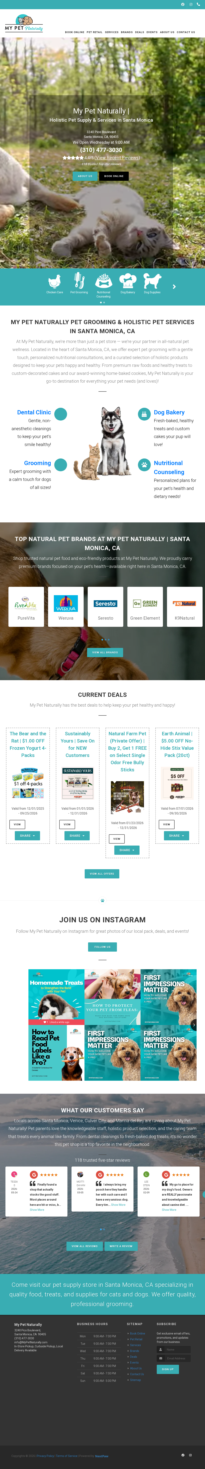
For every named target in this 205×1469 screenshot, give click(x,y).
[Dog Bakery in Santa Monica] (128, 280)
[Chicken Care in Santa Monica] (54, 280)
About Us (85, 176)
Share (26, 836)
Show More (37, 1209)
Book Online (114, 176)
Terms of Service (66, 1456)
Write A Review (121, 1246)
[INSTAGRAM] (191, 4)
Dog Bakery (128, 292)
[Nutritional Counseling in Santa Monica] (103, 280)
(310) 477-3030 (101, 149)
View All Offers (102, 873)
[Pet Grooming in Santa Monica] (79, 280)
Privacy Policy (45, 1456)
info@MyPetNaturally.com (30, 1342)
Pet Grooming (79, 292)
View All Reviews (85, 1246)
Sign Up (168, 1369)
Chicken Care (54, 292)
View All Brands (105, 652)
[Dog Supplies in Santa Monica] (152, 280)
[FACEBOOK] (183, 4)
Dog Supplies (152, 292)
